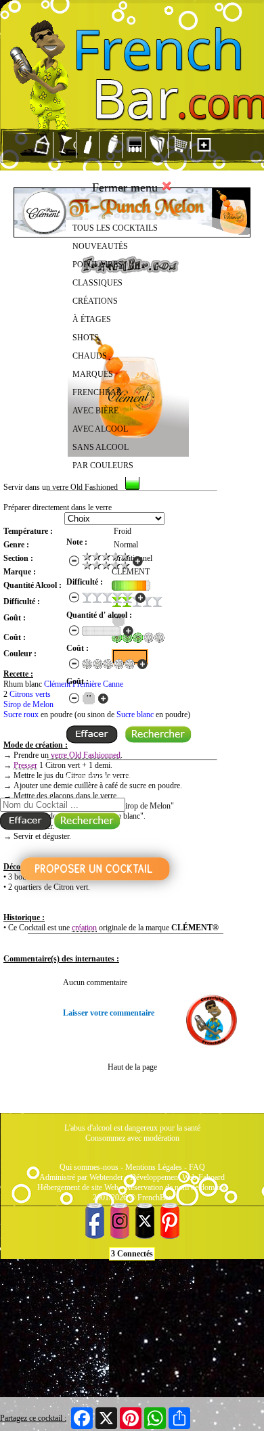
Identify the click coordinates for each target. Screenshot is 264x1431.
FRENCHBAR (97, 392)
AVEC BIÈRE (95, 410)
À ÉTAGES (91, 319)
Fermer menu (126, 187)
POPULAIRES (97, 264)
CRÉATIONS (95, 301)
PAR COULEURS (102, 465)
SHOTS (85, 337)
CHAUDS (89, 356)
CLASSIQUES (97, 283)
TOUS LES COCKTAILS (115, 228)
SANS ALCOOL (100, 447)
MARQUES (92, 374)
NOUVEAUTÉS (100, 246)
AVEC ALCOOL (100, 429)
